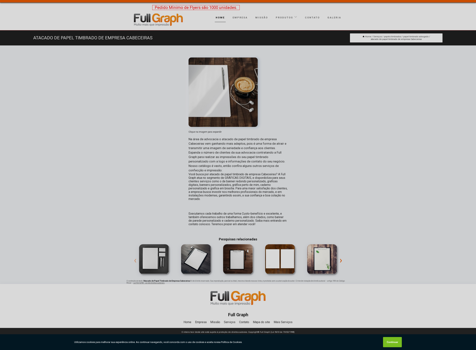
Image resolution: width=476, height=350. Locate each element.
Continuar (392, 342)
